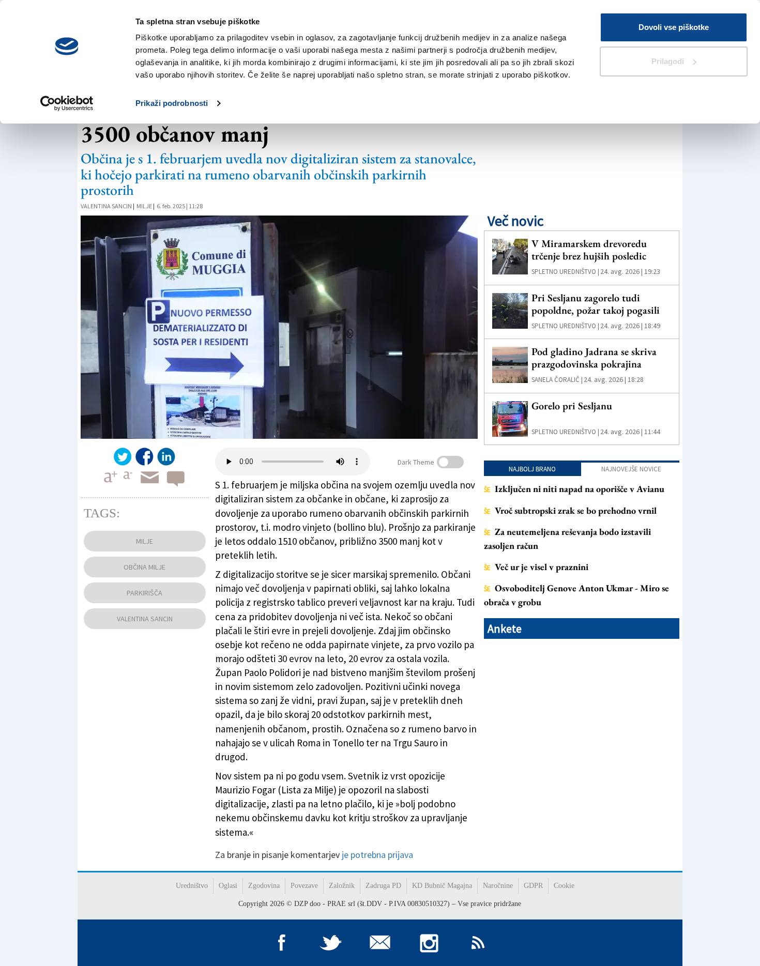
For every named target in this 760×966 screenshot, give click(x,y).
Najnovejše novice (631, 469)
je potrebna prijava (377, 855)
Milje (144, 206)
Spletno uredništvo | (565, 271)
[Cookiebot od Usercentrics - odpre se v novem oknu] (67, 103)
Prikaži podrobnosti (171, 103)
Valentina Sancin (106, 206)
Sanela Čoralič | (557, 379)
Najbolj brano (532, 469)
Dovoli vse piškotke (674, 27)
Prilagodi (667, 61)
